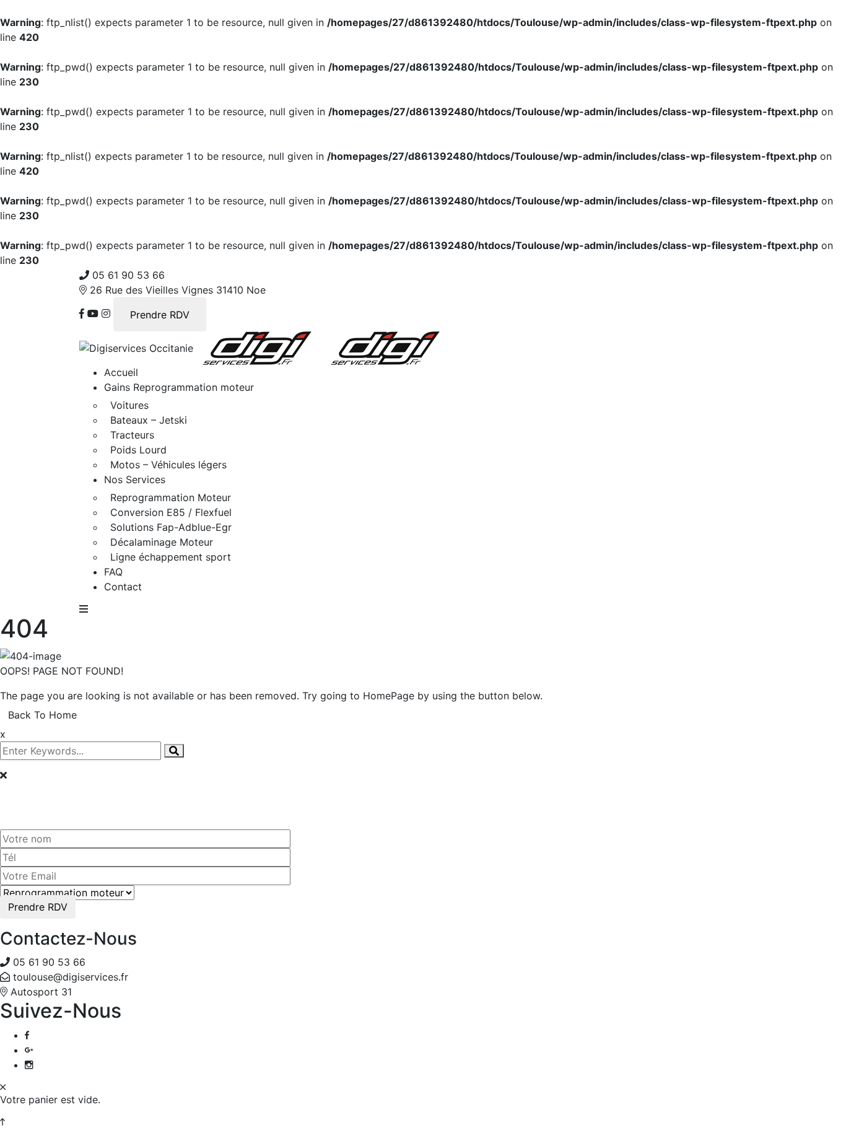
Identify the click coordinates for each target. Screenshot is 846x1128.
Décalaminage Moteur (161, 542)
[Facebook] (81, 313)
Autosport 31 (41, 992)
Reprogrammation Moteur (170, 497)
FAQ (113, 572)
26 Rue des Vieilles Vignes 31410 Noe (178, 290)
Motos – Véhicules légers (168, 464)
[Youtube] (92, 313)
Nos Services (134, 479)
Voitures (129, 405)
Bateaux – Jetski (148, 420)
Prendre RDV (160, 314)
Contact (123, 586)
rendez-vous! (109, 792)
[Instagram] (106, 313)
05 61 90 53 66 (128, 275)
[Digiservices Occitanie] (136, 347)
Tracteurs (132, 435)
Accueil (121, 372)
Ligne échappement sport (170, 557)
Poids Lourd (138, 450)
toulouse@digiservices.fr (70, 977)
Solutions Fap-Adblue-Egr (171, 527)
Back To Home (42, 715)
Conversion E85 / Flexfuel (171, 512)
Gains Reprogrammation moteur (179, 387)
